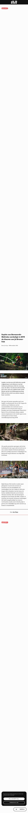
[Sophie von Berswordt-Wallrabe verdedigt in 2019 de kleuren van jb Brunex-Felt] (14, 432)
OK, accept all (14, 798)
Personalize (14, 802)
